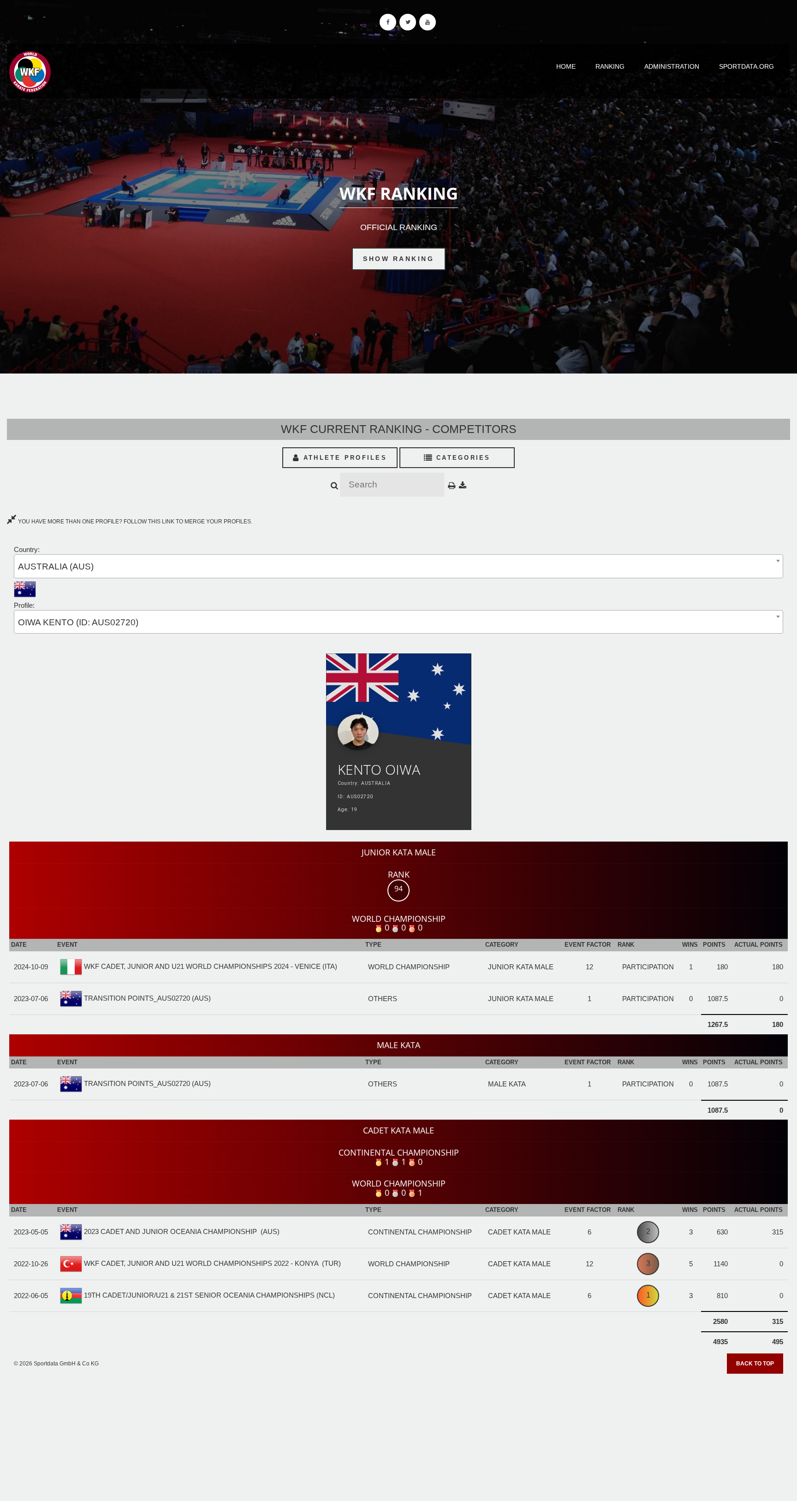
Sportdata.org (746, 66)
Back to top (755, 1363)
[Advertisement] (398, 1434)
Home (566, 66)
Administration (671, 66)
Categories (462, 457)
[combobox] (398, 566)
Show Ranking (398, 258)
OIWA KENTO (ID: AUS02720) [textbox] (78, 622)
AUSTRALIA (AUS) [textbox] (56, 566)
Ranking (610, 66)
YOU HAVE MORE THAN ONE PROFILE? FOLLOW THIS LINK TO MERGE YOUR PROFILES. (134, 521)
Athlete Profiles (343, 457)
